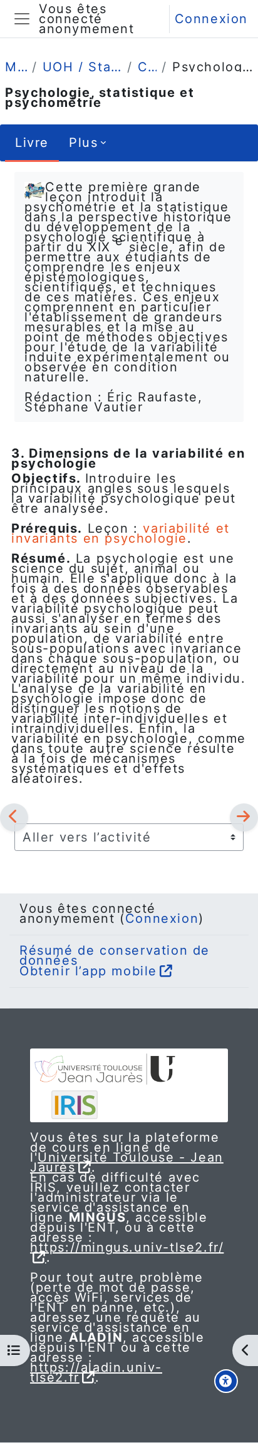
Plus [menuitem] (83, 142)
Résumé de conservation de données (114, 955)
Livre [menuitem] (32, 142)
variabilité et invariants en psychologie (120, 533)
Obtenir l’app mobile (88, 970)
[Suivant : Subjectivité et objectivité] (244, 817)
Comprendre (147, 67)
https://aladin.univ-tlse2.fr (96, 1372)
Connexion (211, 19)
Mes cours (16, 67)
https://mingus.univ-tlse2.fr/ (127, 1247)
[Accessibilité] (226, 1381)
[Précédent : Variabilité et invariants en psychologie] (14, 817)
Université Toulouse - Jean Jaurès (127, 1162)
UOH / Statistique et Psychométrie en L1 (82, 67)
